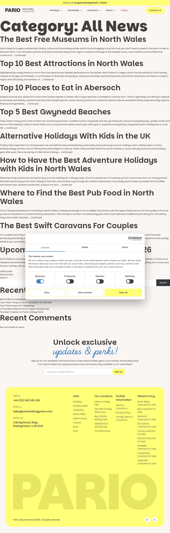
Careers (77, 422)
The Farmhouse (102, 431)
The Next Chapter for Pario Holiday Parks (21, 312)
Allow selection (85, 292)
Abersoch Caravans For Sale (146, 418)
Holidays (54, 10)
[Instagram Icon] (154, 519)
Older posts (6, 271)
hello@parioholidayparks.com (32, 411)
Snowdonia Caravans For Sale (146, 425)
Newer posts (6, 274)
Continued (20, 55)
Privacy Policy (123, 412)
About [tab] (125, 247)
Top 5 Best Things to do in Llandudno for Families (26, 302)
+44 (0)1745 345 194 (26, 400)
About (109, 10)
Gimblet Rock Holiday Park (101, 425)
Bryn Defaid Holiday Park (101, 418)
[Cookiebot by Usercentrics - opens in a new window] (130, 238)
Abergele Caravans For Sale (146, 447)
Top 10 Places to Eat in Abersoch (60, 87)
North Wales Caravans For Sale (146, 403)
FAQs (75, 431)
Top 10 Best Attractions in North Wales (71, 63)
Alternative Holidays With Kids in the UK (75, 136)
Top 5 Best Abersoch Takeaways (17, 305)
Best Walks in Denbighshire (14, 299)
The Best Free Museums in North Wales (73, 39)
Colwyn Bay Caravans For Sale (146, 455)
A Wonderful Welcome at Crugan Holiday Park (24, 308)
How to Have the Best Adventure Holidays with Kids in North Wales (78, 164)
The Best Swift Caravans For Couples (69, 225)
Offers (124, 10)
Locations (92, 10)
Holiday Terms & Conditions (124, 418)
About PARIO (79, 414)
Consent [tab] (45, 247)
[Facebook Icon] (147, 519)
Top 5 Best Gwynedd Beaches (55, 112)
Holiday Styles (80, 405)
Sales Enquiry (80, 418)
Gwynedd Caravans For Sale (146, 462)
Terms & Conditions (121, 407)
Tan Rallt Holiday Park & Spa (103, 410)
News (75, 426)
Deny (46, 292)
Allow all (123, 292)
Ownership (73, 10)
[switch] (70, 281)
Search (3, 277)
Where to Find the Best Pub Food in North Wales (77, 197)
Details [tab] (85, 247)
